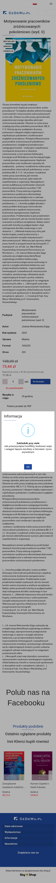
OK (28, 466)
